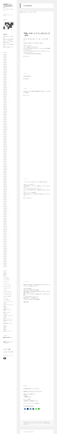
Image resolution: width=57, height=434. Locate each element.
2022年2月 (5, 142)
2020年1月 (5, 184)
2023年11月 (5, 109)
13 (12, 24)
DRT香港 (4, 274)
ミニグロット (41, 423)
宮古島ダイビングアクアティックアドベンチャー (8, 342)
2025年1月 (5, 86)
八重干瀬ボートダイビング (7, 315)
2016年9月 (5, 251)
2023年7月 (5, 116)
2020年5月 (5, 178)
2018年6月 (5, 216)
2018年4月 (5, 219)
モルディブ (5, 298)
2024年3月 (5, 102)
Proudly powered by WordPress (28, 431)
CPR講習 (4, 272)
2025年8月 (5, 74)
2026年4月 (5, 61)
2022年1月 (5, 144)
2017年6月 (5, 236)
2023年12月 (5, 107)
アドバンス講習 (5, 277)
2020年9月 (5, 171)
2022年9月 (5, 131)
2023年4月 (5, 121)
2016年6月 (5, 256)
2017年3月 (5, 241)
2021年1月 (5, 164)
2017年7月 (5, 234)
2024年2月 (5, 104)
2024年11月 (5, 89)
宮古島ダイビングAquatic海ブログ (8, 5)
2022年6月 (5, 136)
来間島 (4, 329)
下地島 (4, 303)
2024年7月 (5, 96)
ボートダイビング (36, 423)
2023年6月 (5, 117)
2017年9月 (5, 231)
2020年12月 (5, 166)
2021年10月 (5, 149)
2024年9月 (5, 92)
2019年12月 (5, 186)
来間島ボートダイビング (7, 331)
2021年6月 (5, 156)
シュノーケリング (6, 284)
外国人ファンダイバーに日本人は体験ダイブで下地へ (8, 42)
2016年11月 (5, 248)
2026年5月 (5, 59)
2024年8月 (5, 94)
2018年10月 (5, 209)
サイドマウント (5, 281)
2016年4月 (5, 259)
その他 (4, 276)
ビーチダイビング (6, 291)
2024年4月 (5, 101)
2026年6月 (5, 57)
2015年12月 (5, 266)
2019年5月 (5, 198)
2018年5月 (5, 218)
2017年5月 (5, 238)
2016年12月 (5, 246)
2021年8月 (5, 152)
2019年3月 (5, 201)
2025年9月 (5, 72)
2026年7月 (5, 56)
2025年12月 (5, 67)
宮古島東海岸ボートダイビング (8, 323)
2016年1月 (5, 264)
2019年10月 (5, 189)
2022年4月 (5, 139)
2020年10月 (5, 169)
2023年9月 (5, 112)
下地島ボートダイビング (7, 304)
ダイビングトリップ (6, 286)
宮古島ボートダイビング (7, 319)
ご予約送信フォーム (27, 396)
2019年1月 (5, 204)
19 (11, 25)
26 (11, 27)
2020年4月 (5, 179)
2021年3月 (5, 161)
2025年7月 (5, 76)
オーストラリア (5, 279)
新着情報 (4, 326)
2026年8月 (5, 54)
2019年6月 (5, 196)
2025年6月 (5, 77)
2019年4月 (5, 199)
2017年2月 (5, 243)
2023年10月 (5, 111)
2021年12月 (5, 146)
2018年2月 (5, 223)
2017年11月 (5, 228)
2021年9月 (5, 151)
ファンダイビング (6, 294)
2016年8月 (5, 253)
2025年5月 (5, 79)
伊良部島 (4, 308)
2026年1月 (5, 66)
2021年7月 (5, 154)
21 (4, 27)
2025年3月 (5, 82)
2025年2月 (5, 84)
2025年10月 (5, 71)
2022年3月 (5, 141)
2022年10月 (5, 129)
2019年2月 (5, 203)
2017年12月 (5, 226)
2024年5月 (5, 99)
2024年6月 (5, 97)
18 (9, 25)
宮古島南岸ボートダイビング (7, 320)
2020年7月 (5, 174)
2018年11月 (5, 208)
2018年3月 (5, 221)
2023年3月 (5, 122)
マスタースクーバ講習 (6, 296)
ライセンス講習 (5, 299)
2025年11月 (5, 69)
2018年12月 (5, 206)
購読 (4, 358)
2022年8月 (5, 132)
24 (8, 27)
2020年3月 (5, 181)
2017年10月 (5, 229)
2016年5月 (5, 258)
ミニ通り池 (45, 423)
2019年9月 (5, 191)
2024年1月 (5, 106)
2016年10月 (5, 249)
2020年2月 (5, 183)
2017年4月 (5, 239)
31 (8, 28)
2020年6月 (5, 176)
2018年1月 (5, 224)
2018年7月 (5, 214)
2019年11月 (5, 188)
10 (8, 24)
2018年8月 (5, 213)
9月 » (11, 29)
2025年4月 (5, 81)
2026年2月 (5, 64)
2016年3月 (5, 261)
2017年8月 (5, 233)
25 (9, 27)
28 (4, 28)
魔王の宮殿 (26, 424)
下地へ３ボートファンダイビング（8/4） (36, 34)
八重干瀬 (4, 314)
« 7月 (5, 29)
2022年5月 (5, 137)
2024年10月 (5, 91)
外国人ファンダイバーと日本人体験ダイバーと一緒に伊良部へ (8, 39)
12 (11, 24)
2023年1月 (5, 124)
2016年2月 (5, 263)
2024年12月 (5, 87)
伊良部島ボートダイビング (7, 309)
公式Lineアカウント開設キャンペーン (30, 400)
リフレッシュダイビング (7, 301)
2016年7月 (5, 254)
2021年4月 (5, 159)
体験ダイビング (5, 312)
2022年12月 (5, 126)
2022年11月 (5, 127)
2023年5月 (5, 119)
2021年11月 (5, 147)
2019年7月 (5, 194)
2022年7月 (5, 134)
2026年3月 (5, 62)
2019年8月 (5, 193)
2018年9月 (5, 211)
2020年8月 (5, 173)
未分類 (4, 327)
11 (9, 24)
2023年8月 (5, 114)
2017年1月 (5, 244)
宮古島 (4, 317)
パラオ (4, 289)
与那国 (4, 306)
